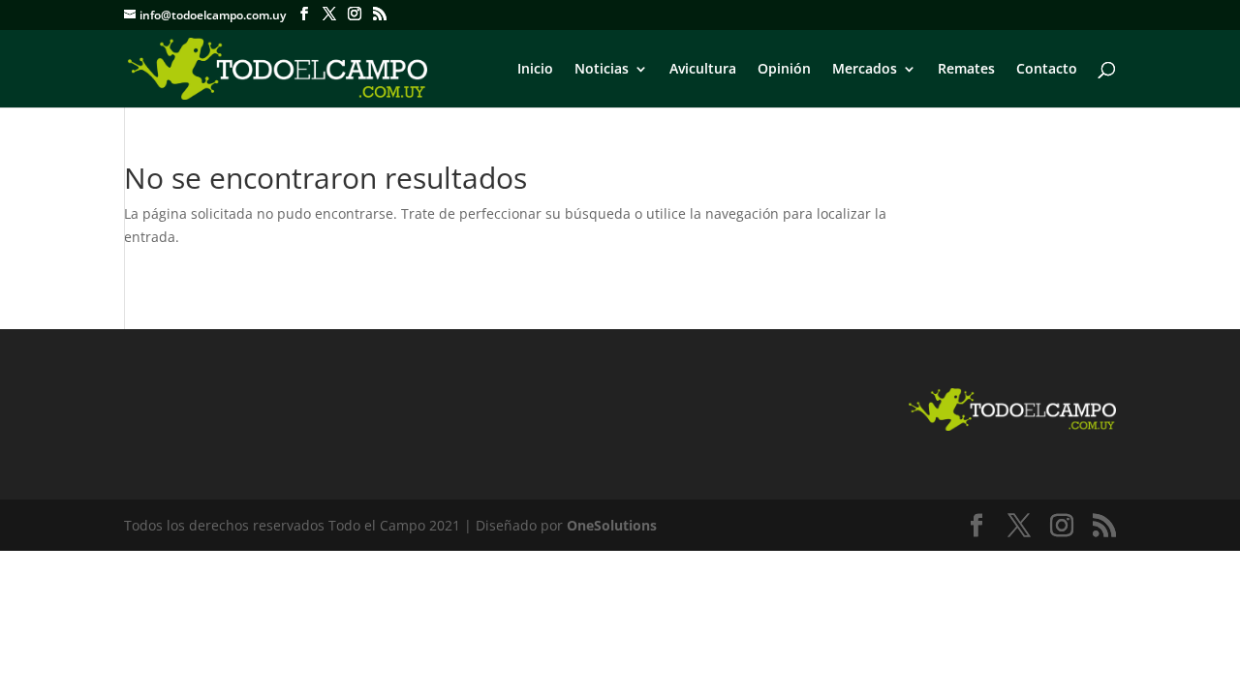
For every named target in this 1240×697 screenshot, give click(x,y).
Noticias (601, 69)
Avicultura (702, 69)
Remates (966, 69)
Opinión (784, 69)
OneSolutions (612, 525)
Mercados (864, 69)
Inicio (535, 69)
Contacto (1046, 69)
